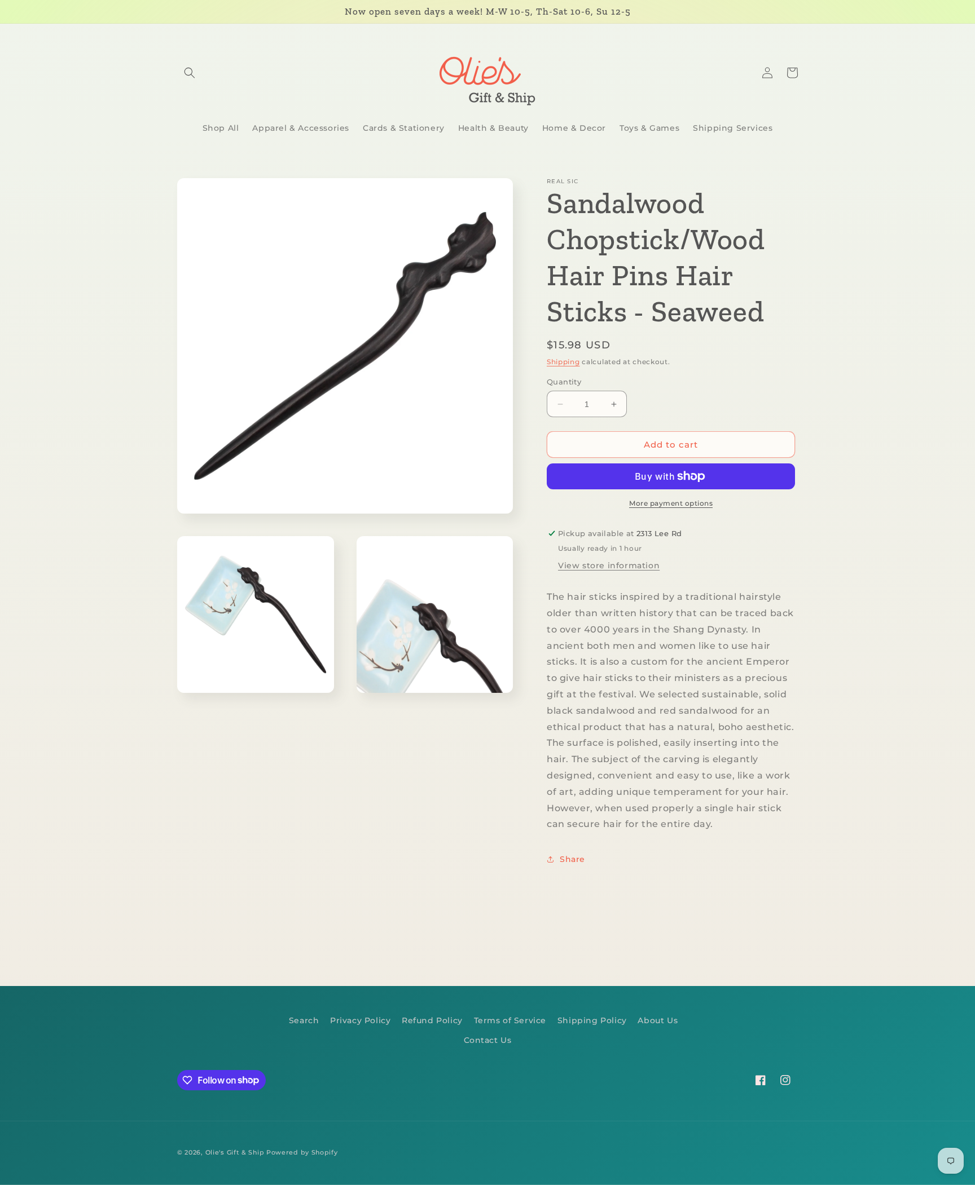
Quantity (564, 381)
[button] (189, 72)
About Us (658, 1020)
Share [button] (572, 859)
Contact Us (488, 1040)
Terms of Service (510, 1020)
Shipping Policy (592, 1020)
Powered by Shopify (302, 1152)
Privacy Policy (360, 1020)
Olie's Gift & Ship (235, 1152)
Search (304, 1020)
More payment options (671, 503)
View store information (609, 565)
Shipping (563, 361)
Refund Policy (432, 1020)
